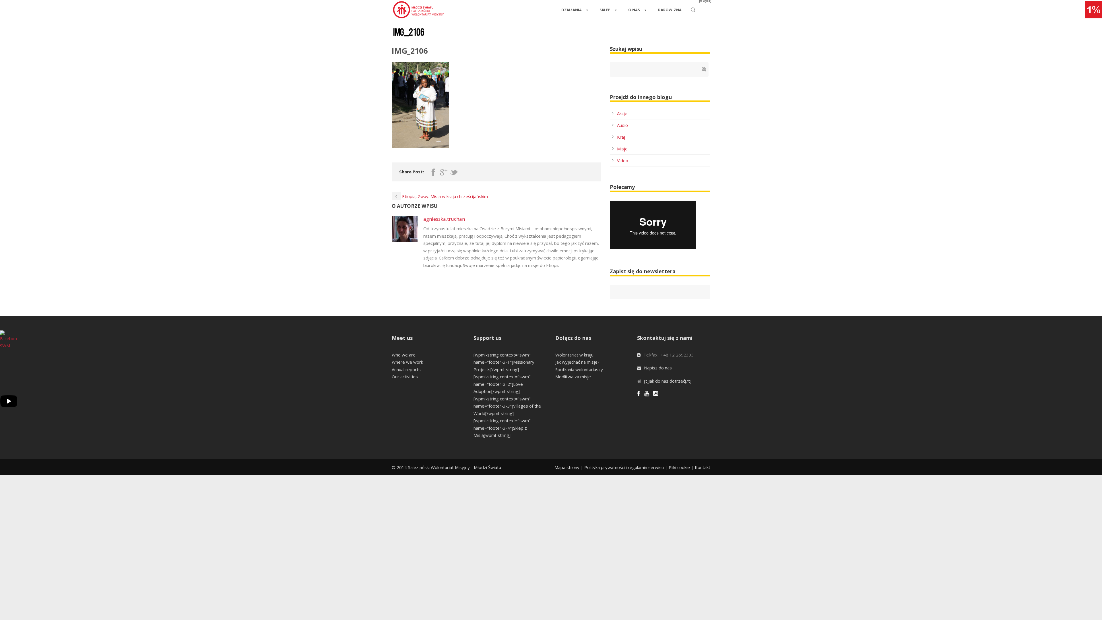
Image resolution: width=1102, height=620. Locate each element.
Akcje (622, 113)
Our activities (405, 376)
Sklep (604, 9)
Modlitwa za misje (573, 376)
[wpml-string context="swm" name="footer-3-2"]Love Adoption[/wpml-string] (502, 384)
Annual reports (406, 369)
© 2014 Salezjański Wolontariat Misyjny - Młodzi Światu (446, 467)
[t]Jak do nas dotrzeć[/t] (667, 381)
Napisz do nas (658, 368)
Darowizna (670, 9)
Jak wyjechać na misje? (577, 362)
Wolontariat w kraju (574, 355)
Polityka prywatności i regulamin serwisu (624, 467)
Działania (571, 9)
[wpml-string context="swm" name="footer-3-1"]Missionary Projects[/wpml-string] (504, 362)
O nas (634, 9)
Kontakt (702, 467)
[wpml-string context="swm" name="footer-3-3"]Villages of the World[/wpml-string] (507, 406)
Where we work (407, 362)
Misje (622, 149)
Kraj (621, 137)
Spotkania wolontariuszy (579, 369)
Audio (622, 125)
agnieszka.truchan (444, 219)
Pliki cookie (679, 467)
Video (622, 160)
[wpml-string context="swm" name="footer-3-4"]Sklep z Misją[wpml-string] (502, 428)
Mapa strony (566, 467)
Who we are (404, 355)
